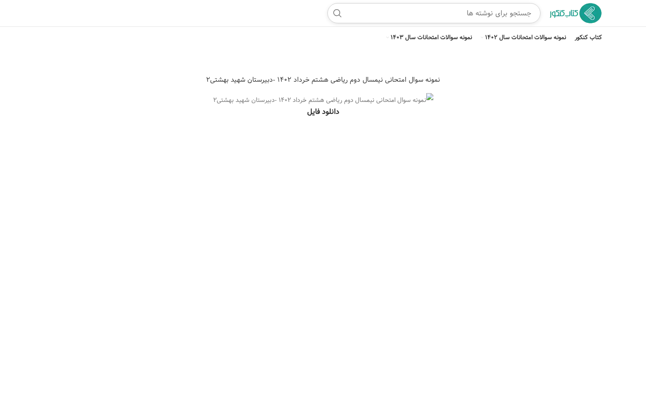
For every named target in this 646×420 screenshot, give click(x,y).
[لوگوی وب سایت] (575, 13)
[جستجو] (337, 13)
